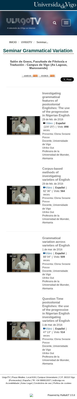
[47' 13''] (23, 330)
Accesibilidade (12, 383)
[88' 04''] (23, 262)
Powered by (61, 395)
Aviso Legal (26, 383)
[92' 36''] (23, 195)
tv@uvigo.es (58, 380)
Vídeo (49, 123)
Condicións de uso (43, 383)
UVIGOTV (26, 42)
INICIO (13, 42)
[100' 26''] (23, 125)
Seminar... (42, 42)
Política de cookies (62, 383)
